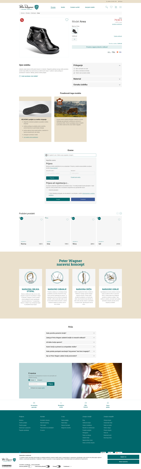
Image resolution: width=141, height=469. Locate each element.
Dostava (21, 420)
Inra (48, 244)
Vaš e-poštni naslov (50, 170)
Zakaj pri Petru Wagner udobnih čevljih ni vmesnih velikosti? (65, 338)
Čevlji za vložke (108, 425)
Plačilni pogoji (22, 425)
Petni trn (106, 432)
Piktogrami (85, 432)
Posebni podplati (87, 430)
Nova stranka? (54, 168)
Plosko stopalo (107, 430)
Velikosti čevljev (87, 422)
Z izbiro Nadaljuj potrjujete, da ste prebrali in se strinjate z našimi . (72, 194)
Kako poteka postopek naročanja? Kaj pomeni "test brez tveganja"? (68, 351)
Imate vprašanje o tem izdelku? (29, 76)
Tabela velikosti (118, 36)
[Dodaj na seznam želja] (66, 19)
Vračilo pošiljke (23, 422)
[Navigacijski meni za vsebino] (120, 7)
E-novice (42, 430)
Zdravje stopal (107, 420)
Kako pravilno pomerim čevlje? (56, 333)
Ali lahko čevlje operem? (54, 342)
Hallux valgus (107, 427)
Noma (23, 244)
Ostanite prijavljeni (53, 190)
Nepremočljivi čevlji (88, 440)
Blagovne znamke (66, 427)
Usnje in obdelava (87, 425)
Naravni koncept (65, 425)
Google (58, 199)
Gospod (40, 380)
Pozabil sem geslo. (76, 177)
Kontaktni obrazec (45, 420)
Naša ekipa (64, 422)
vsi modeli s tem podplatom (31, 137)
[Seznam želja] (111, 7)
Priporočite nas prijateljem (47, 427)
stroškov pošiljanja (117, 24)
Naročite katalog (44, 422)
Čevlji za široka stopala (89, 442)
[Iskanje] (106, 7)
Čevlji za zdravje (87, 435)
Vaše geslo (73, 170)
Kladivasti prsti (107, 435)
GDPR (43, 388)
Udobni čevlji (86, 437)
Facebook (83, 199)
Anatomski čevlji (108, 422)
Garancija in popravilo (24, 427)
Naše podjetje (64, 420)
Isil (100, 244)
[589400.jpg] (44, 37)
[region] (44, 37)
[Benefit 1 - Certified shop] (25, 452)
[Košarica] (115, 7)
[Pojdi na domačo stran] (29, 7)
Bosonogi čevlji (108, 437)
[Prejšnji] (117, 213)
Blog (84, 420)
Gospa (32, 380)
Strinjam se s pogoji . (38, 388)
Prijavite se (52, 178)
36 (74, 39)
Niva (75, 244)
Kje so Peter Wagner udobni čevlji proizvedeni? (61, 356)
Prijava (50, 384)
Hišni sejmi (43, 425)
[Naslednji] (120, 213)
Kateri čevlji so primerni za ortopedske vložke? (61, 347)
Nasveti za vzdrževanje (88, 427)
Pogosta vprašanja (24, 430)
